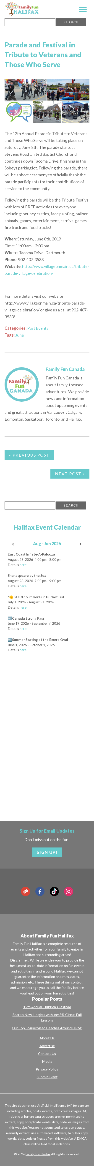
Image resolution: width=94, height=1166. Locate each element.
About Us (47, 1038)
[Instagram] (68, 891)
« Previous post (29, 455)
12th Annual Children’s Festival (47, 1007)
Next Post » (70, 473)
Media (47, 1061)
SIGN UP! (47, 852)
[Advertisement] (47, 753)
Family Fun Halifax (38, 1154)
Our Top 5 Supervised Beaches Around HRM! (47, 1028)
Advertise (47, 1045)
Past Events (37, 328)
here (23, 565)
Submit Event (47, 1077)
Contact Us (47, 1053)
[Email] (25, 891)
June (19, 335)
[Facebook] (39, 891)
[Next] (81, 544)
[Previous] (13, 544)
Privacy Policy (47, 1069)
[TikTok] (54, 891)
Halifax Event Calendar (47, 527)
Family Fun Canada (65, 369)
